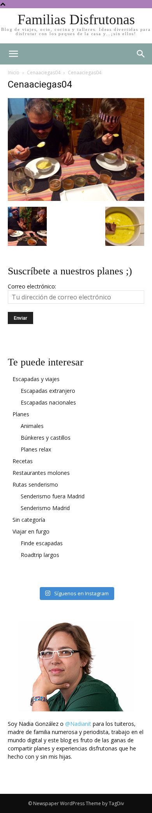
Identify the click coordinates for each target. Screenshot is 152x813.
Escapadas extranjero (48, 390)
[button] (141, 53)
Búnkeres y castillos (46, 437)
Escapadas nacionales (48, 402)
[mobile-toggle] (13, 53)
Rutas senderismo (35, 484)
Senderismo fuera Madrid (53, 496)
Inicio (13, 72)
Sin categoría (28, 519)
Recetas (22, 461)
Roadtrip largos (40, 555)
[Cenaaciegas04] (76, 198)
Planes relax (36, 449)
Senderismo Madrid (45, 508)
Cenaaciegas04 (43, 72)
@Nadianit (78, 723)
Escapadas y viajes (36, 379)
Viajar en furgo (30, 531)
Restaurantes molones (41, 472)
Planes (20, 414)
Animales (32, 426)
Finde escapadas (42, 543)
